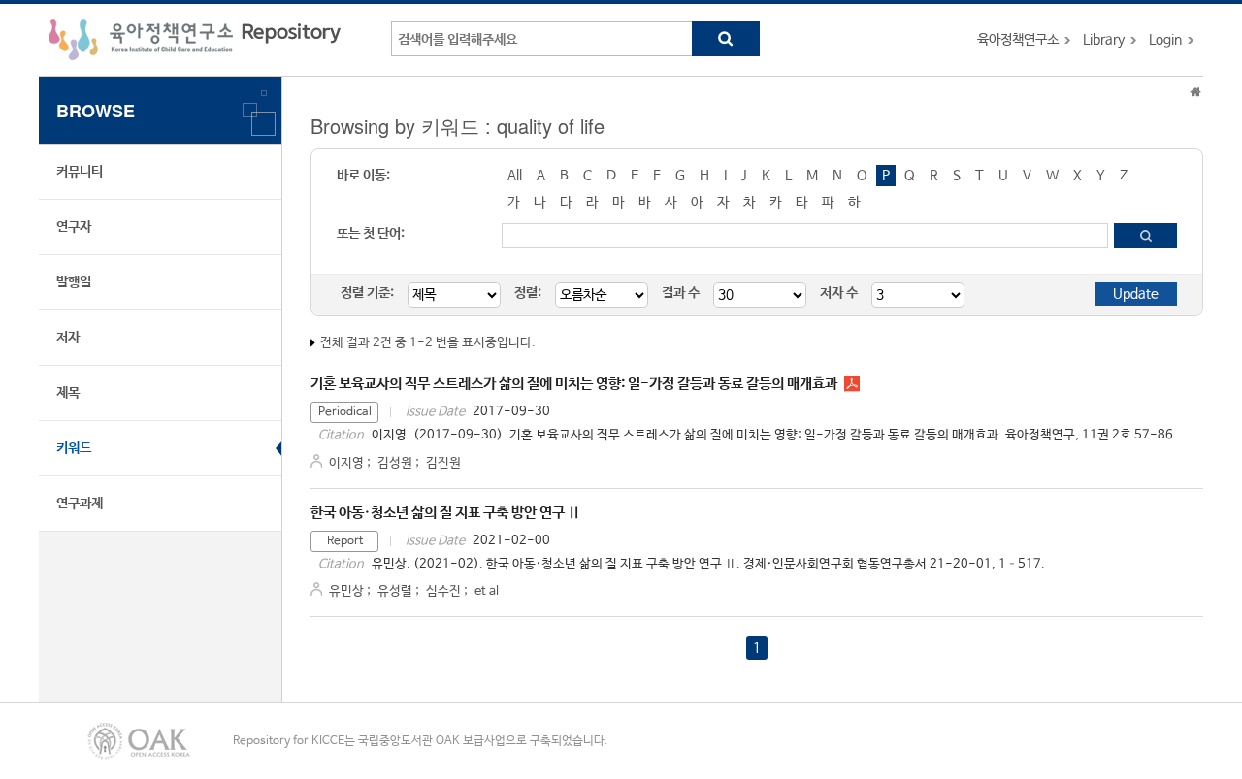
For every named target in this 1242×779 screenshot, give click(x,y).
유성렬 (394, 591)
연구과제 (79, 503)
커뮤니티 (79, 171)
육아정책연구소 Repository (195, 39)
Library (1104, 40)
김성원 (394, 463)
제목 (68, 393)
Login (1165, 40)
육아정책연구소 (1018, 40)
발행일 (73, 282)
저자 (68, 337)
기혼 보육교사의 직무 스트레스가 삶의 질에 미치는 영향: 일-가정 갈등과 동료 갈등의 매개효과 (573, 383)
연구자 (73, 227)
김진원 (443, 463)
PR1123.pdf (852, 384)
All (514, 175)
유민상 (346, 591)
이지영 (346, 463)
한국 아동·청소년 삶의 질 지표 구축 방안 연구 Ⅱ (445, 512)
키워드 (73, 448)
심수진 (443, 591)
